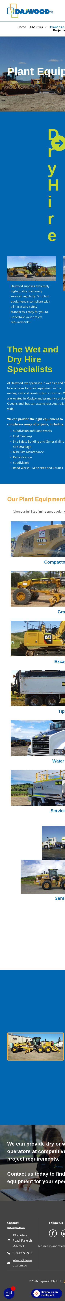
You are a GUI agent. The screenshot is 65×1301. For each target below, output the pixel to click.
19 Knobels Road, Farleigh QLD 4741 (22, 1240)
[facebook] (53, 1233)
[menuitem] (22, 27)
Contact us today (27, 1174)
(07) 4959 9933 (22, 1253)
